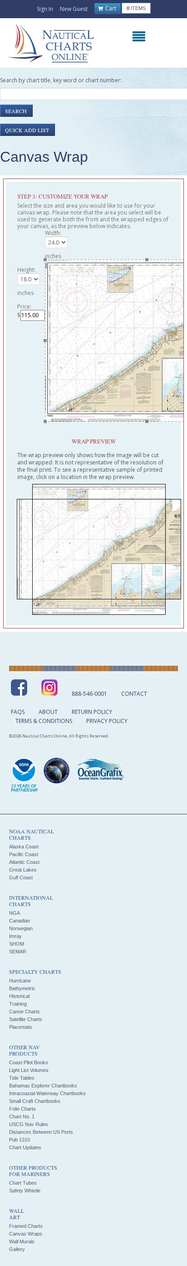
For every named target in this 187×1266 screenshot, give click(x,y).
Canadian (19, 920)
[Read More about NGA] (56, 770)
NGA (14, 913)
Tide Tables (21, 1078)
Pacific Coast (23, 854)
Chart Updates (25, 1147)
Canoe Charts (24, 1011)
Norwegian (21, 928)
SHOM (16, 944)
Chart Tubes (23, 1183)
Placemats (20, 1027)
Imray (15, 936)
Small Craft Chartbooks (34, 1101)
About (48, 712)
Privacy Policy (107, 721)
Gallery (17, 1249)
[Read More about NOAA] (24, 775)
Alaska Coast (24, 846)
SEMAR (17, 951)
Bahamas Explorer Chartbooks (43, 1085)
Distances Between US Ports (41, 1132)
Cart (110, 8)
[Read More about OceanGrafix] (100, 770)
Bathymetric (22, 988)
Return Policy (92, 712)
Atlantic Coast (24, 862)
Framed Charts (26, 1226)
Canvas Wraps (25, 1233)
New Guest (74, 9)
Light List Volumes (29, 1070)
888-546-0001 (89, 694)
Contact (134, 694)
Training (18, 1004)
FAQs (18, 712)
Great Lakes (23, 869)
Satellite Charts (25, 1019)
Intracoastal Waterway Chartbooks (47, 1093)
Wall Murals (21, 1241)
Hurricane (20, 980)
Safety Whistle (24, 1190)
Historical (19, 996)
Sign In (45, 9)
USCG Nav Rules (28, 1124)
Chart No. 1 (21, 1116)
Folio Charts (22, 1108)
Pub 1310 (19, 1139)
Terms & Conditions (43, 721)
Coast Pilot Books (28, 1062)
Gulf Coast (21, 877)
